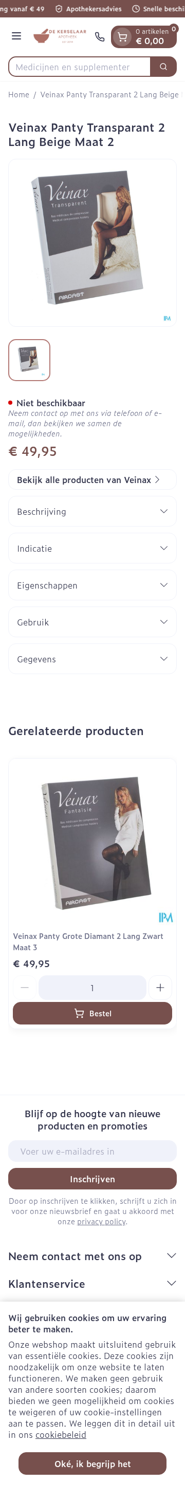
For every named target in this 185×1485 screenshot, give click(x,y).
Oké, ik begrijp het (92, 1463)
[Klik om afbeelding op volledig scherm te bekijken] (92, 242)
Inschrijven (92, 1179)
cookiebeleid (60, 1434)
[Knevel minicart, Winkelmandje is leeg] (122, 37)
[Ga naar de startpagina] (59, 37)
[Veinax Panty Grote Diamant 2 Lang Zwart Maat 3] (92, 842)
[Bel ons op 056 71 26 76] (100, 37)
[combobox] (79, 66)
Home (18, 94)
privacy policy (101, 1221)
